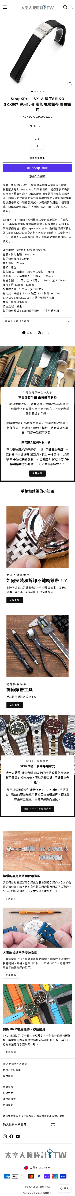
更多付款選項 (37, 176)
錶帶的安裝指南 (12, 1070)
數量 (37, 139)
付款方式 (8, 1093)
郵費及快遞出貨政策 (17, 321)
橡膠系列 (11, 1052)
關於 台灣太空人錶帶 (15, 1064)
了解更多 (15, 600)
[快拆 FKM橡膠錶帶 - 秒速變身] (37, 1004)
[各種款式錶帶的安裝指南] (37, 928)
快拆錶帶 (37, 473)
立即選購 (15, 705)
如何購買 (8, 1087)
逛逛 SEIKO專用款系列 (37, 809)
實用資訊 (8, 1076)
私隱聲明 (8, 1105)
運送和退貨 (9, 1099)
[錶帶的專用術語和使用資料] (37, 851)
